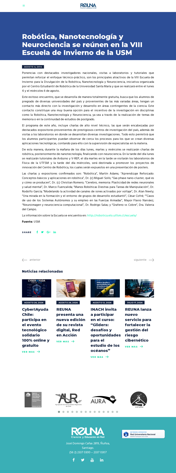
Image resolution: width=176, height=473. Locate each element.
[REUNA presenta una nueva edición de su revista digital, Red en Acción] (71, 288)
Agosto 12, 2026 (102, 302)
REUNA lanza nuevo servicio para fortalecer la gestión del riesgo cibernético (138, 325)
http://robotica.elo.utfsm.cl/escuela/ (112, 215)
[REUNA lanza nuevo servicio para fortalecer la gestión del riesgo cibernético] (139, 288)
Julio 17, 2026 (134, 302)
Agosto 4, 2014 (33, 67)
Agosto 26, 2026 (33, 302)
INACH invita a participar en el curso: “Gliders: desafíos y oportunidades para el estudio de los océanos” (106, 330)
